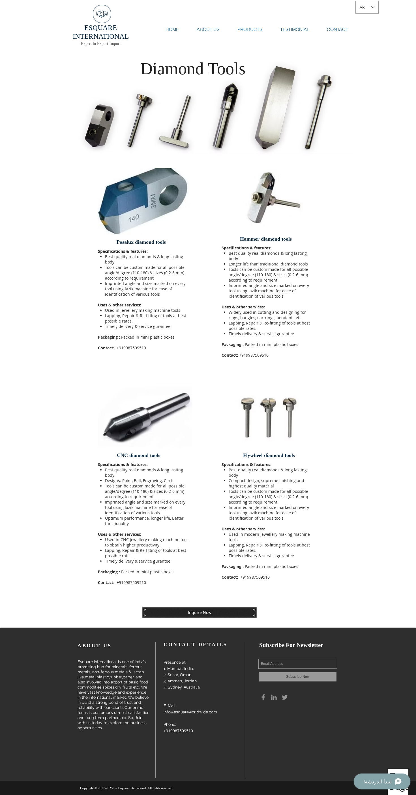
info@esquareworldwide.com (190, 712)
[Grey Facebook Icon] (263, 697)
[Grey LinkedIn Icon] (274, 697)
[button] (199, 612)
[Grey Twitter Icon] (285, 697)
